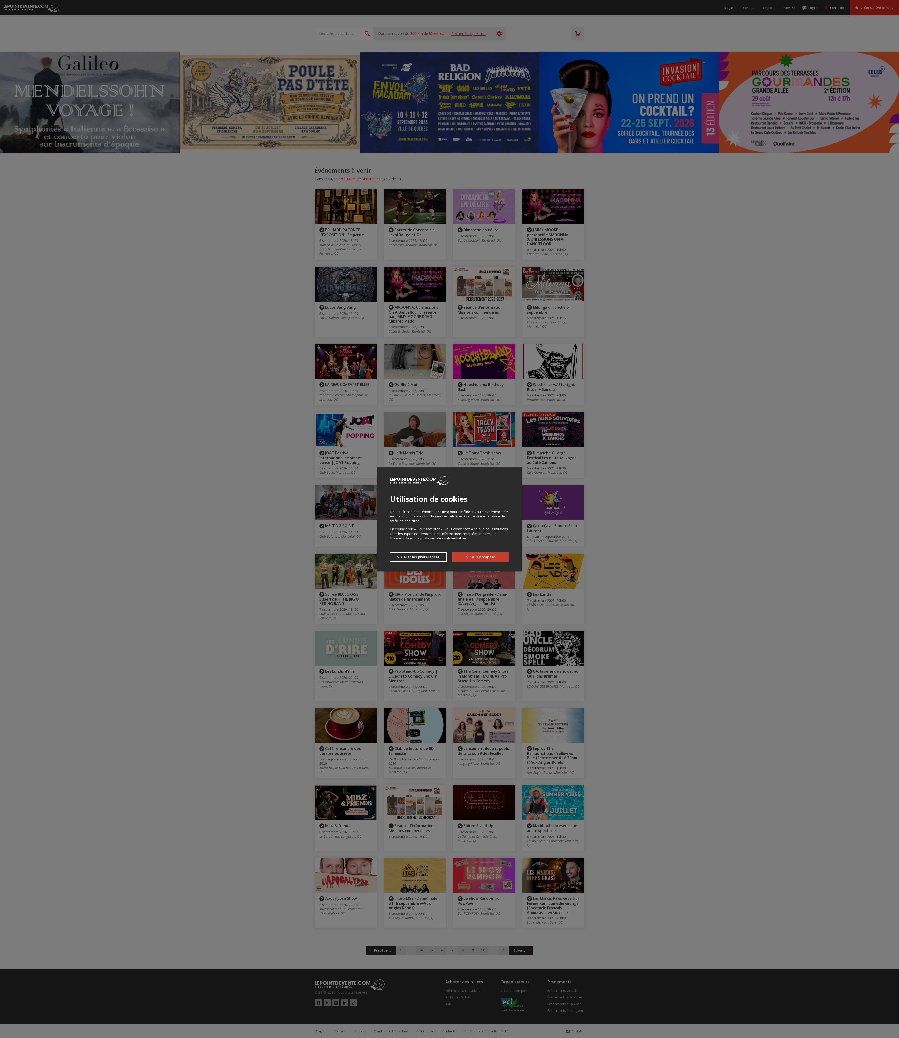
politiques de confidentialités (443, 538)
